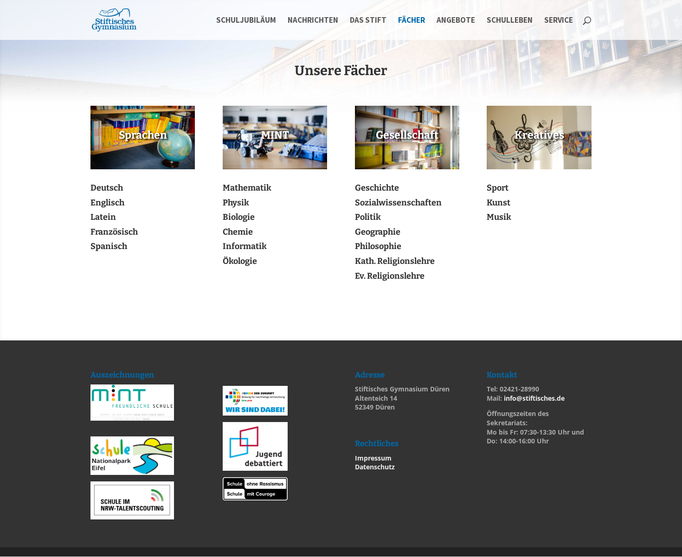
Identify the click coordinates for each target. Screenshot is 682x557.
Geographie (377, 232)
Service (558, 21)
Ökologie (240, 261)
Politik (368, 217)
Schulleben (510, 21)
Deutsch (106, 188)
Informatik (245, 246)
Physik (236, 203)
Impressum (373, 458)
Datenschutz (375, 466)
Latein (103, 217)
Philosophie (378, 246)
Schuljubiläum (246, 21)
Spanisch (108, 246)
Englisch (107, 203)
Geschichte (377, 188)
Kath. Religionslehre (395, 261)
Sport (497, 188)
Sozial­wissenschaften (398, 203)
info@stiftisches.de (534, 398)
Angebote (456, 21)
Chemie (238, 232)
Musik (499, 217)
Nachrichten (313, 21)
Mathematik (247, 188)
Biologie (239, 217)
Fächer (411, 21)
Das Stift (368, 21)
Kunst (498, 203)
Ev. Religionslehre (390, 276)
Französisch (114, 232)
